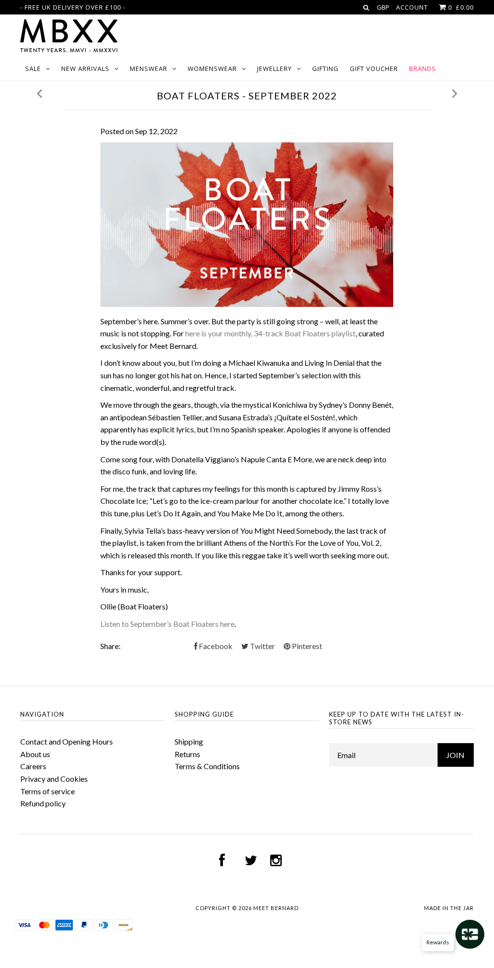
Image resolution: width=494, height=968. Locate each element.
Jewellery (274, 68)
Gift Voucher (374, 68)
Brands (422, 68)
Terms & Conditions (207, 766)
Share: (110, 645)
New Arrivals (85, 68)
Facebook (215, 645)
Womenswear (212, 68)
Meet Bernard (276, 908)
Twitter (261, 645)
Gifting (325, 68)
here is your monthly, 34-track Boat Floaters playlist (270, 333)
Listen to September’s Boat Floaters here (167, 623)
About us (35, 754)
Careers (33, 766)
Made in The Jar (449, 908)
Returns (187, 754)
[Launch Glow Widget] (469, 934)
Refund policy (43, 803)
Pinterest (306, 645)
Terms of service (47, 791)
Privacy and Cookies (54, 778)
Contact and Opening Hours (66, 741)
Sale (33, 68)
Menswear (148, 68)
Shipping (189, 741)
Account (412, 7)
